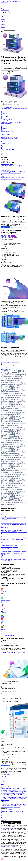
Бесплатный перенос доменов (8, 368)
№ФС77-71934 (9, 829)
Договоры (20, 802)
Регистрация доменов (20, 791)
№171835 (3, 828)
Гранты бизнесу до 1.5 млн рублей (10, 362)
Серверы (3, 783)
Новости (3, 1)
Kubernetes (22, 794)
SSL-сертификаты (10, 798)
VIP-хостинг (23, 790)
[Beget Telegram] (14, 817)
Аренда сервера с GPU (18, 793)
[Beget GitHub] (14, 816)
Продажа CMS (16, 797)
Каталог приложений (6, 797)
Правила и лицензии (12, 802)
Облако (3, 778)
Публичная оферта (5, 804)
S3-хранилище (11, 790)
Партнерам (19, 1)
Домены (3, 781)
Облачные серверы (6, 788)
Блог (12, 809)
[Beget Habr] (14, 819)
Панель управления (14, 807)
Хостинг (3, 780)
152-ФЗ (3, 800)
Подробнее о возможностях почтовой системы (13, 652)
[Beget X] (14, 814)
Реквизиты (3, 802)
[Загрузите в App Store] (5, 824)
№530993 (11, 826)
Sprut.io (7, 800)
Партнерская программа (7, 786)
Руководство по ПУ (6, 809)
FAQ (25, 811)
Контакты (3, 784)
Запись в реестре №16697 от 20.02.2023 (13, 845)
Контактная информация (17, 805)
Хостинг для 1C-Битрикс (7, 791)
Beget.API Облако (19, 811)
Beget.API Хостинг (9, 811)
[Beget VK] (14, 813)
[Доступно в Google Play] (15, 824)
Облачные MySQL (16, 788)
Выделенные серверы (6, 793)
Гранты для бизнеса (11, 1)
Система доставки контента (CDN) (10, 794)
